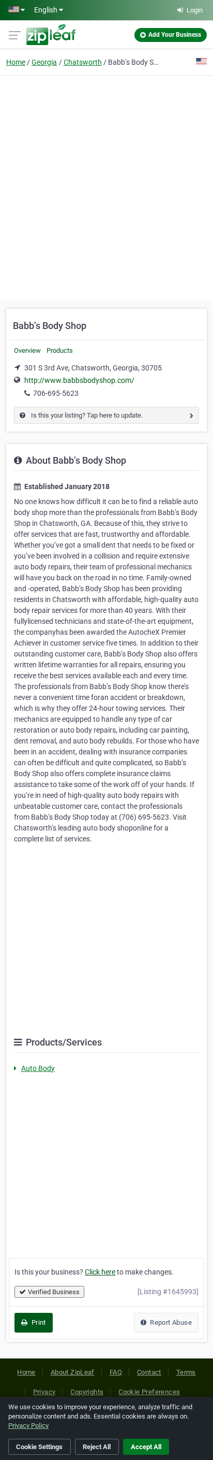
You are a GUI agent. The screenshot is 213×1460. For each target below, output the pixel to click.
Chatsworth (83, 62)
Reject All (97, 1447)
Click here (100, 1272)
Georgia (44, 62)
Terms (186, 1372)
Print (37, 1322)
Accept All (146, 1447)
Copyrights (86, 1392)
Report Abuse (170, 1322)
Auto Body (38, 1068)
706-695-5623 (56, 393)
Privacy (44, 1392)
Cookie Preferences (149, 1392)
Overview (27, 350)
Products (60, 350)
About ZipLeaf (73, 1372)
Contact (149, 1372)
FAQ (116, 1372)
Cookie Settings (39, 1447)
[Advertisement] (106, 186)
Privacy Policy (28, 1425)
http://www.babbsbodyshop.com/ (79, 380)
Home (15, 62)
